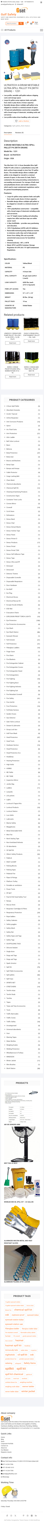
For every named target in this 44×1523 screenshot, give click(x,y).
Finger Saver (10, 652)
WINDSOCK (10, 1057)
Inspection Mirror (12, 780)
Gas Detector (10, 718)
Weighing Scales (12, 1045)
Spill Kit (9, 967)
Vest (8, 1033)
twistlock (24, 1378)
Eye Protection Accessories (15, 624)
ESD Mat (9, 609)
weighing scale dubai (12, 1387)
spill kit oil (29, 1374)
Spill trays (9, 979)
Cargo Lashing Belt (12, 476)
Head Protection (12, 749)
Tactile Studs (10, 994)
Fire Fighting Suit (12, 690)
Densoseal (10, 570)
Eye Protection (11, 620)
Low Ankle (10, 815)
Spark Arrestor (11, 963)
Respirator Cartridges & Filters (16, 909)
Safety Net (10, 932)
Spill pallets (16, 126)
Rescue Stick (10, 905)
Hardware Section (12, 745)
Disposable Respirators (14, 581)
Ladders (9, 788)
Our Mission (4, 1450)
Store (2, 1441)
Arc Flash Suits (11, 429)
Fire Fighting (10, 679)
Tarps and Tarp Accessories (15, 1006)
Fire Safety (10, 698)
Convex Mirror (11, 503)
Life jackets (10, 796)
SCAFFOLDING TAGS (13, 944)
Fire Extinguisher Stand (14, 671)
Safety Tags (10, 940)
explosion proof (18, 1315)
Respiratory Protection (14, 912)
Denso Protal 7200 (12, 550)
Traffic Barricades (12, 1014)
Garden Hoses (11, 714)
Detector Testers (12, 574)
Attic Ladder (10, 437)
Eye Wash (9, 628)
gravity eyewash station (29, 1336)
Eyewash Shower (12, 636)
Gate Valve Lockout (13, 722)
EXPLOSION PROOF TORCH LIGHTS (18, 616)
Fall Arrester (10, 640)
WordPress (36, 1520)
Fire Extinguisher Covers (14, 667)
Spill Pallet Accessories (14, 971)
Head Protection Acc (13, 753)
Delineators (10, 515)
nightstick (10, 1355)
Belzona (9, 449)
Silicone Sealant (11, 948)
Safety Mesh (10, 928)
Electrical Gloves (12, 597)
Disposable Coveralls (13, 577)
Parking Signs (11, 870)
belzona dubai (30, 1305)
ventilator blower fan (11, 1382)
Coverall (9, 507)
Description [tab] (8, 133)
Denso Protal (10, 546)
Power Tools (10, 889)
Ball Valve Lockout (12, 441)
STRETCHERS (11, 987)
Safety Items (30, 1363)
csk (7, 1314)
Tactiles (9, 998)
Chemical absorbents (13, 484)
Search (21, 23)
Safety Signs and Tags (13, 936)
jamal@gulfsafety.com (7, 4)
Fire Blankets (10, 659)
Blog (2, 1439)
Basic (8, 445)
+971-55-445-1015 (8, 1467)
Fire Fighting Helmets (13, 687)
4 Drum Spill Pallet (12, 406)
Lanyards (9, 792)
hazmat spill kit (13, 1345)
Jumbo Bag (10, 784)
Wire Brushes (10, 1064)
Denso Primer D (11, 539)
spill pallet (8, 1378)
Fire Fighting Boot (12, 683)
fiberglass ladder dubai (29, 1329)
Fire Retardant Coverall (14, 694)
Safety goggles (11, 924)
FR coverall (16, 1336)
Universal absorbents (13, 1029)
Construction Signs (13, 496)
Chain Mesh (10, 480)
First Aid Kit (10, 702)
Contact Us (4, 1446)
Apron (8, 426)
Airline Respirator (12, 418)
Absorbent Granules (13, 410)
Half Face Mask (11, 733)
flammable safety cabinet (28, 1332)
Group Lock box (11, 729)
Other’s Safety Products (14, 854)
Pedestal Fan (10, 874)
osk (32, 1354)
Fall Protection (11, 644)
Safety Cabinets (11, 920)
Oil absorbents (11, 846)
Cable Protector (11, 472)
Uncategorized (11, 1025)
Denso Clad (10, 523)
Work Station (25, 126)
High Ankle (10, 764)
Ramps (8, 901)
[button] (36, 42)
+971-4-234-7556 (7, 1464)
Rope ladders (10, 916)
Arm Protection (11, 433)
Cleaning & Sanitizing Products (16, 492)
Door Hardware (11, 585)
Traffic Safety (10, 1022)
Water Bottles (11, 1041)
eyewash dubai (33, 1315)
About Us (4, 1448)
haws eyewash (9, 1340)
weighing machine (26, 1382)
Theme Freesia (23, 1520)
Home (3, 1437)
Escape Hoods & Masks (14, 605)
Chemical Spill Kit (12, 488)
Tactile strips (10, 990)
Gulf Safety (8, 14)
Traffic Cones (11, 1018)
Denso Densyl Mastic (13, 527)
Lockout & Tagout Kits (14, 803)
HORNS (9, 768)
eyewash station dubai (14, 1320)
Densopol (9, 566)
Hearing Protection (12, 761)
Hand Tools (10, 741)
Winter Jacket (11, 1061)
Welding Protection (12, 1049)
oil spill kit (22, 1354)
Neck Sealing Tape (12, 839)
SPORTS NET (10, 983)
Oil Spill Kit (10, 850)
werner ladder (28, 1386)
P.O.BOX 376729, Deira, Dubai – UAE (12, 2)
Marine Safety (11, 823)
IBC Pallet (9, 772)
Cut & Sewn (10, 511)
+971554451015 (29, 2)
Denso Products (11, 542)
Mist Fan (9, 835)
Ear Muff (9, 589)
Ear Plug (9, 593)
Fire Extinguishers (12, 675)
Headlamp (9, 757)
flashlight (8, 1336)
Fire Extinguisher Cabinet (14, 663)
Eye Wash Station (12, 632)
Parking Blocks (11, 866)
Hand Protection (12, 737)
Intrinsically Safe (11, 1350)
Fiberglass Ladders (12, 648)
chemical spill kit (23, 1309)
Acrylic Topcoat (11, 414)
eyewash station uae (14, 1324)
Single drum (10, 951)
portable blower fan (10, 1359)
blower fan (8, 1310)
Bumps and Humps (12, 468)
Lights (8, 800)
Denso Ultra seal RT (13, 562)
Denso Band (10, 519)
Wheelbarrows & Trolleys (14, 1053)
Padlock (9, 858)
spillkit (9, 1368)
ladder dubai (24, 1350)
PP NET (9, 893)
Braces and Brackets (13, 461)
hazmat (19, 1340)
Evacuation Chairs (12, 613)
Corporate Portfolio (7, 1443)
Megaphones (10, 827)
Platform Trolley (11, 881)
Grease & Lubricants (13, 725)
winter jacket (28, 1391)
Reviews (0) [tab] (19, 133)
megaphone (34, 1350)
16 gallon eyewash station (12, 1302)
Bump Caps (10, 465)
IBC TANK (9, 776)
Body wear (10, 457)
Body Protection (11, 453)
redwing (8, 1363)
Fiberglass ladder (12, 1329)
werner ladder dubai (12, 1391)
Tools (8, 1010)
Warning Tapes (11, 1037)
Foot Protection (11, 706)
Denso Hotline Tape (13, 531)
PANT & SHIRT (11, 862)
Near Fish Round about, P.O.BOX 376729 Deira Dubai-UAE (20, 1461)
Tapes (8, 1002)
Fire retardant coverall (11, 1332)
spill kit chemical (14, 1374)
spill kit (21, 1368)
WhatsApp (5, 1477)
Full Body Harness (12, 710)
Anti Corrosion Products (14, 422)
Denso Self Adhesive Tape (15, 554)
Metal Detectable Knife (14, 831)
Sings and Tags (11, 955)
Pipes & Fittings (11, 877)
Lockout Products (12, 807)
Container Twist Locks (14, 500)
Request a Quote (6, 1452)
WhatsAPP (20, 4)
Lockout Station (11, 811)
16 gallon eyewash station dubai (14, 1305)
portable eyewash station (26, 1359)
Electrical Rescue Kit (13, 601)
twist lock (16, 1378)
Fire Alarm (10, 655)
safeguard (18, 1363)
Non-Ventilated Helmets (14, 842)
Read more (12, 343)
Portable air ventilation (14, 885)
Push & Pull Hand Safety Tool (16, 897)
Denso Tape (10, 558)
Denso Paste (10, 535)
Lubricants (10, 819)
